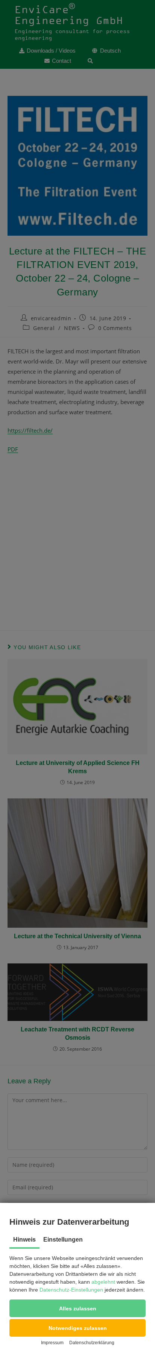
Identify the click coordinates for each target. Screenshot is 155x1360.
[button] (77, 1308)
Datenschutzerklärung (91, 1342)
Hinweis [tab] (24, 1239)
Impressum (52, 1342)
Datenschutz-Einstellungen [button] (71, 1290)
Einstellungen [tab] (63, 1239)
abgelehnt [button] (103, 1282)
